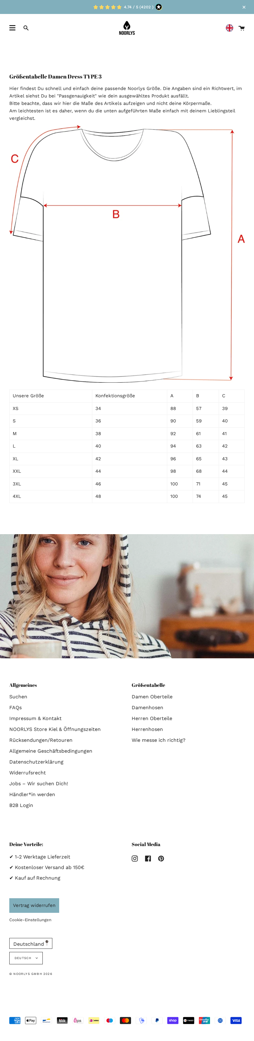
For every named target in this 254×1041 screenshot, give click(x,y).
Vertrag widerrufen (34, 905)
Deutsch (24, 958)
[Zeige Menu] (12, 28)
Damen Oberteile (152, 697)
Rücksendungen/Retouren (40, 740)
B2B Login (21, 805)
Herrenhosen (147, 729)
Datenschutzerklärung (36, 762)
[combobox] (231, 28)
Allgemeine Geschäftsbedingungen (50, 751)
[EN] (231, 28)
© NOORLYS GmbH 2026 (30, 974)
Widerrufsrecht (27, 773)
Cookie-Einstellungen (30, 920)
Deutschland (29, 944)
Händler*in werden (32, 794)
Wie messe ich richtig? (159, 740)
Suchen (18, 697)
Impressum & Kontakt (35, 718)
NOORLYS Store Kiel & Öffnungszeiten (55, 729)
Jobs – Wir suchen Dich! (38, 783)
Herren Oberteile (152, 718)
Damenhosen (147, 707)
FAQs (15, 707)
